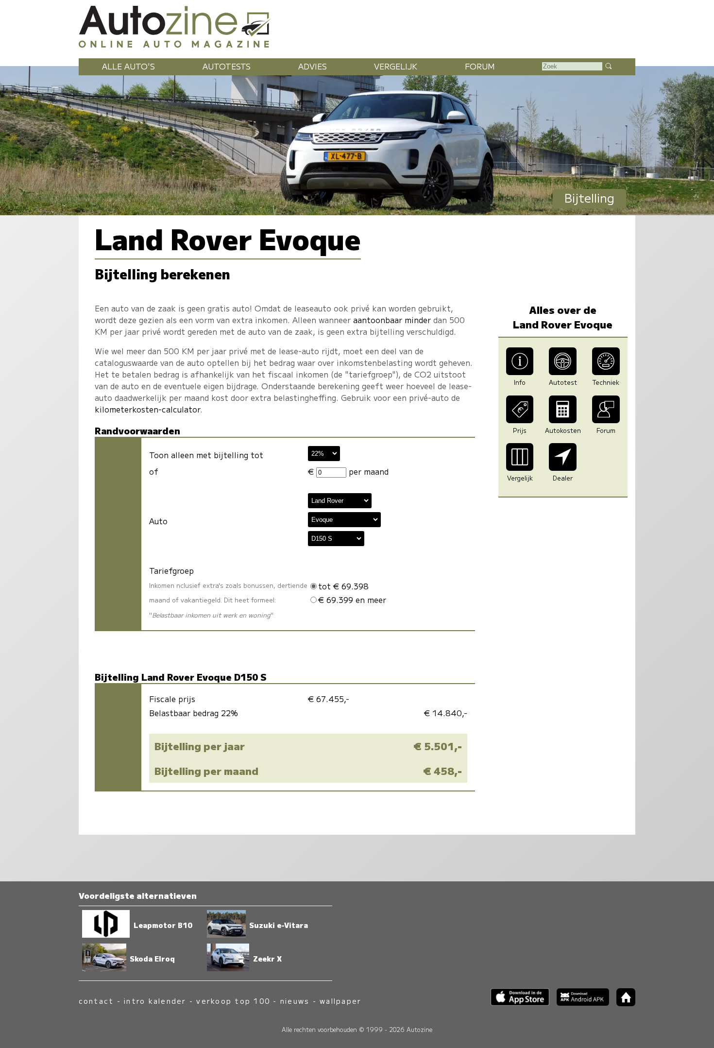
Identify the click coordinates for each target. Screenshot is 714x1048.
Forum (480, 66)
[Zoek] (608, 65)
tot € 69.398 (343, 586)
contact (96, 1001)
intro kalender (155, 1001)
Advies (312, 66)
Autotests (227, 66)
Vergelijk (395, 66)
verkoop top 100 (233, 1001)
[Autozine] (357, 25)
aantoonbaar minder (392, 320)
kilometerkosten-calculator (147, 409)
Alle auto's (128, 66)
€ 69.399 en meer (352, 599)
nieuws (294, 1001)
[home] (622, 1003)
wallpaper (340, 1001)
